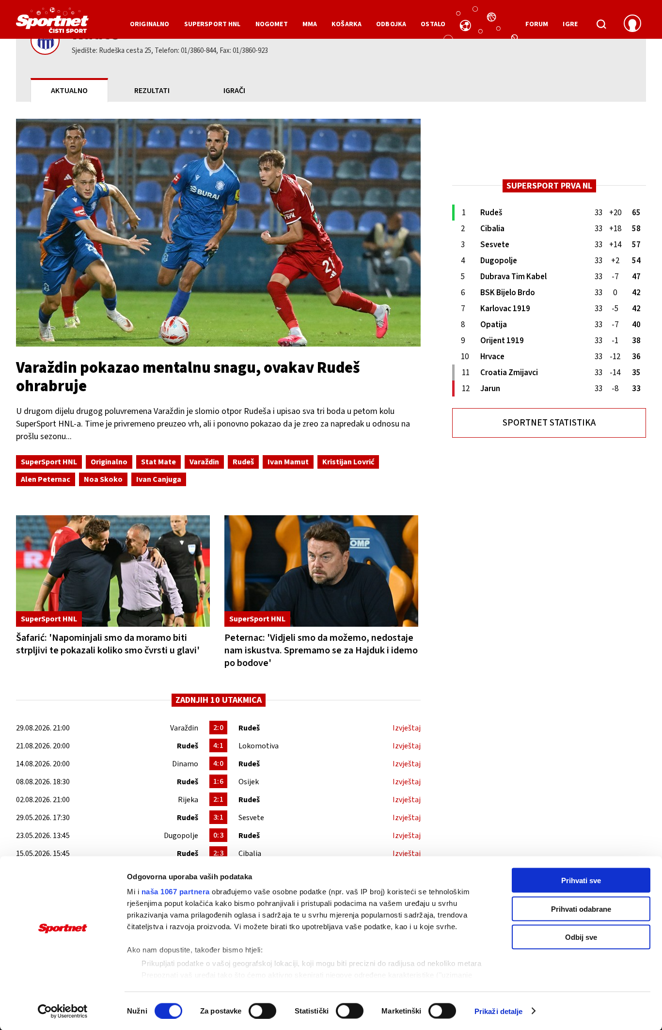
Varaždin (204, 462)
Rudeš (243, 462)
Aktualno (69, 90)
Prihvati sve (581, 880)
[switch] (262, 1010)
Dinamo (185, 764)
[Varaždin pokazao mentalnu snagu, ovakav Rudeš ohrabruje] (218, 233)
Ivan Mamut (288, 462)
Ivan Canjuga (158, 479)
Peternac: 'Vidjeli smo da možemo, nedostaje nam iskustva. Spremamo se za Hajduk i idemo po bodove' (321, 650)
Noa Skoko (103, 479)
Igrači (234, 90)
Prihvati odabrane (581, 908)
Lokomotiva (258, 746)
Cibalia (249, 853)
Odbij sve (581, 937)
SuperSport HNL (49, 462)
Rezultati (152, 90)
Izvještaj (407, 728)
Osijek (248, 781)
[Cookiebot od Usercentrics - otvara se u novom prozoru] (62, 1011)
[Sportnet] (52, 24)
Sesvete (251, 817)
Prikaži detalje (498, 1011)
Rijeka (188, 799)
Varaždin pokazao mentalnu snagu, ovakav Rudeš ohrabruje (188, 377)
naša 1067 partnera (176, 891)
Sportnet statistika (549, 422)
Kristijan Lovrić (348, 462)
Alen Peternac (45, 479)
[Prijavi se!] (632, 24)
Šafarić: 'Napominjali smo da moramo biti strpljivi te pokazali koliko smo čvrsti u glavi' (108, 644)
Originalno (109, 462)
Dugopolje (181, 835)
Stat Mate (158, 462)
